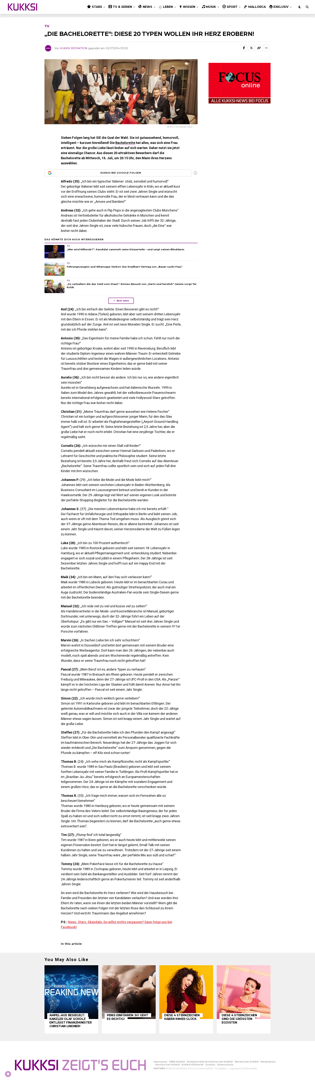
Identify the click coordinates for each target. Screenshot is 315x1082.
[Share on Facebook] (244, 48)
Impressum (160, 1061)
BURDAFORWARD (176, 1068)
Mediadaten (268, 1061)
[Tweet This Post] (251, 48)
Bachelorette (125, 143)
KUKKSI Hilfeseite (192, 1064)
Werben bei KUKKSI (247, 1061)
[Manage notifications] (8, 1074)
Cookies (210, 1064)
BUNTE (209, 1068)
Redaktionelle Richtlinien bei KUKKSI (210, 1061)
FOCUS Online (196, 1068)
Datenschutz (225, 1064)
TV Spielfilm (221, 1068)
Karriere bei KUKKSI (167, 1064)
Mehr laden (123, 300)
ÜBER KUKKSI (177, 1061)
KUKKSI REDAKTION (73, 48)
